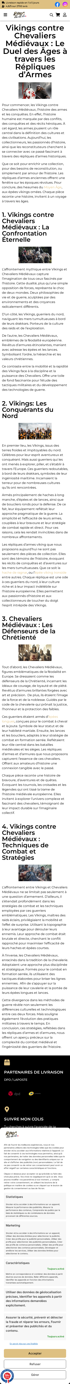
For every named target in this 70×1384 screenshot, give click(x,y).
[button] (5, 14)
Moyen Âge (53, 187)
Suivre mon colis (24, 1119)
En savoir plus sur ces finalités (24, 1343)
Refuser (35, 1364)
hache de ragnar (14, 572)
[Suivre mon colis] (7, 1109)
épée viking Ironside (50, 572)
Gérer (35, 1375)
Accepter (35, 1353)
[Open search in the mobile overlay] (51, 15)
